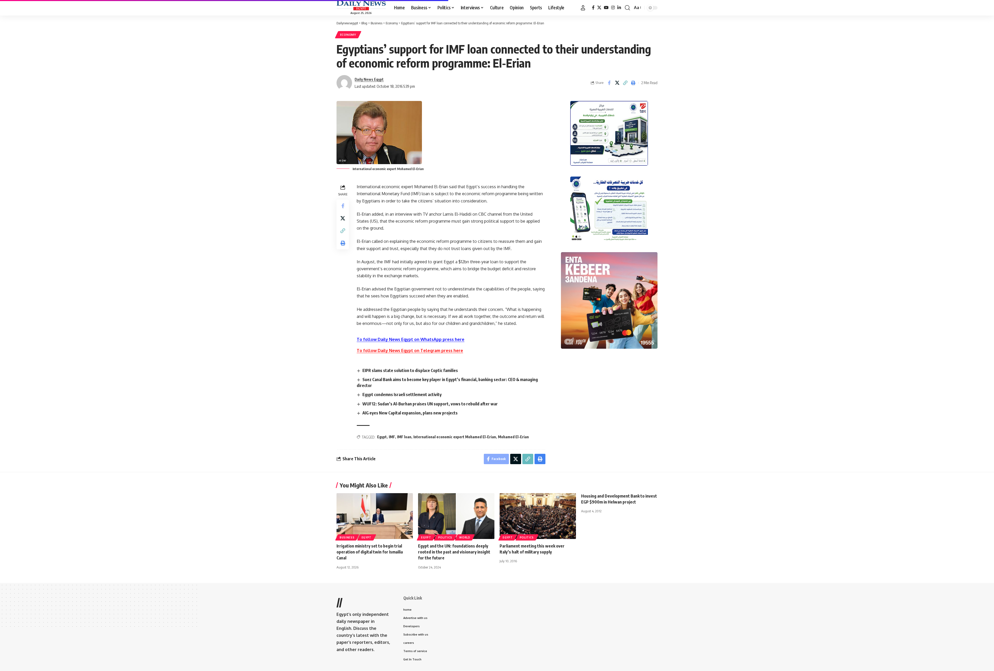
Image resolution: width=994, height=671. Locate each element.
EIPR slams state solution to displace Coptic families (410, 370)
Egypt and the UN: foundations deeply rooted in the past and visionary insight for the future (454, 551)
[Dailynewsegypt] (361, 5)
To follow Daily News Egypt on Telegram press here (410, 350)
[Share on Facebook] (609, 83)
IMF (392, 437)
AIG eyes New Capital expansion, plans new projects (410, 412)
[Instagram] (613, 7)
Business (347, 537)
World (464, 537)
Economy (348, 35)
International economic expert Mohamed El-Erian (454, 437)
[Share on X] (617, 83)
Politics (445, 537)
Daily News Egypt (369, 79)
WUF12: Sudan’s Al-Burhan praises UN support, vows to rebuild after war (430, 403)
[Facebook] (593, 7)
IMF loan (404, 437)
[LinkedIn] (619, 7)
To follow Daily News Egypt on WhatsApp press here (410, 339)
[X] (599, 7)
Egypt (382, 437)
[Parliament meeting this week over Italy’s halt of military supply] (538, 516)
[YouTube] (606, 7)
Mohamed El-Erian (513, 437)
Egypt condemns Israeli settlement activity (402, 394)
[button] (583, 7)
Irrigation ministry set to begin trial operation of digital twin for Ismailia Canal (370, 551)
